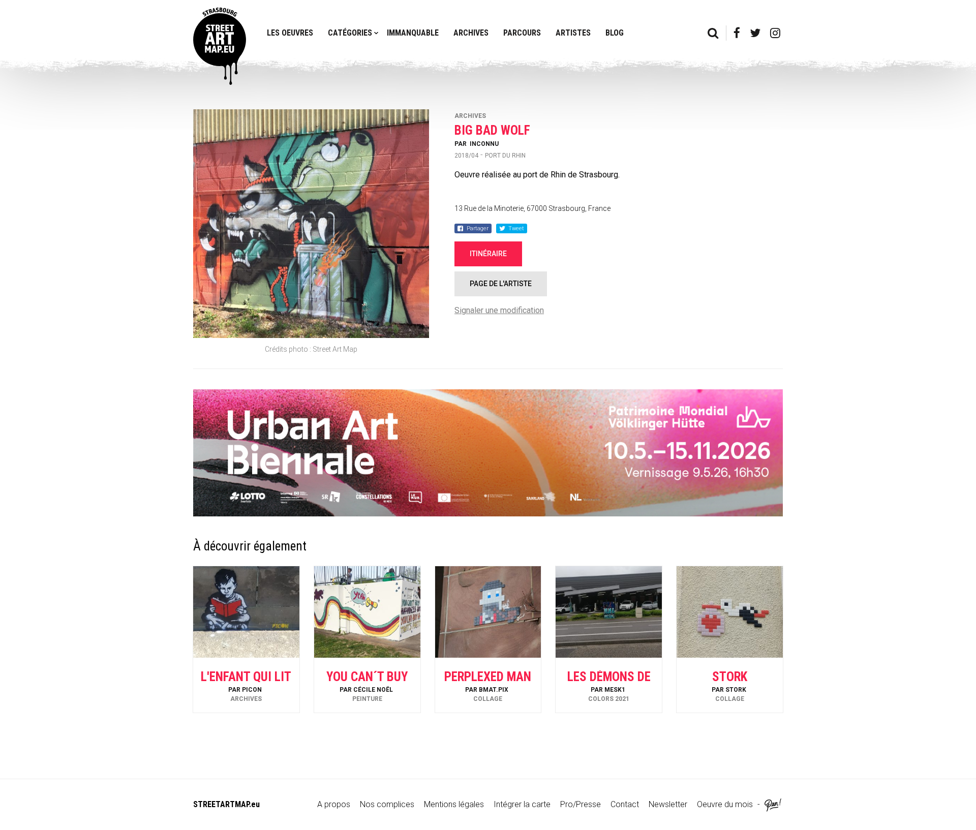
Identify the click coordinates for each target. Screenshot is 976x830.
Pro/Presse (580, 804)
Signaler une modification (499, 310)
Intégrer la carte (522, 804)
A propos (333, 804)
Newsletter (668, 804)
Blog (614, 33)
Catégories (350, 33)
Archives (471, 33)
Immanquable (413, 33)
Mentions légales (454, 804)
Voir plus (246, 685)
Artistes (573, 33)
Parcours (522, 33)
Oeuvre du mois (725, 804)
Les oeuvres (290, 33)
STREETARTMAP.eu (226, 804)
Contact (625, 804)
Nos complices (387, 804)
